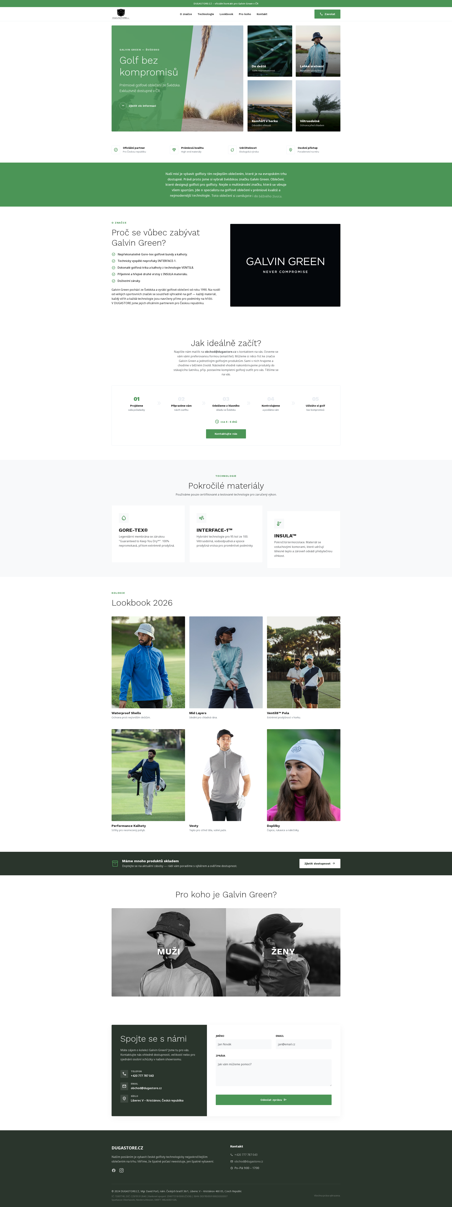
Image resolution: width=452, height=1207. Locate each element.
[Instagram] (121, 1170)
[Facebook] (114, 1170)
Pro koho (245, 14)
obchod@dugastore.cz (220, 352)
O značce (186, 14)
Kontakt (262, 14)
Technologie (206, 14)
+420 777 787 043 (142, 1076)
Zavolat (327, 14)
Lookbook (226, 14)
